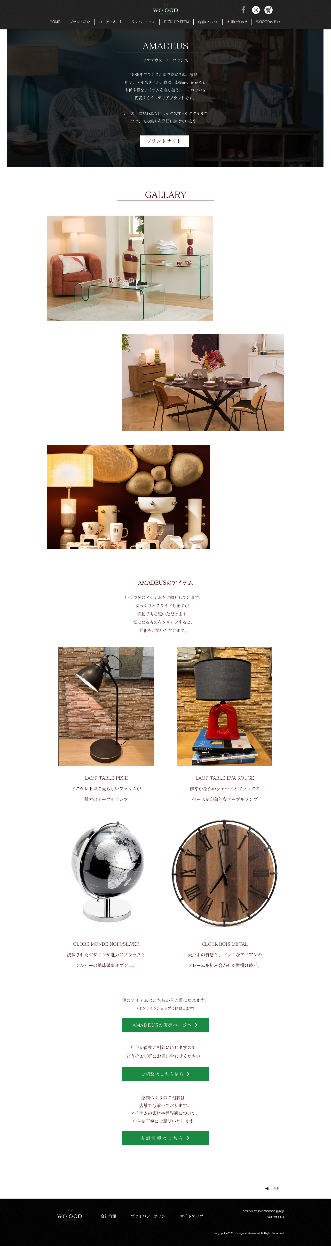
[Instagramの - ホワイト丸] (256, 10)
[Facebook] (243, 10)
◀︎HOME (272, 1188)
